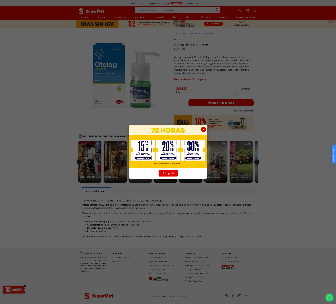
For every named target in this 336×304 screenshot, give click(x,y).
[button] (329, 297)
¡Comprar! (168, 173)
